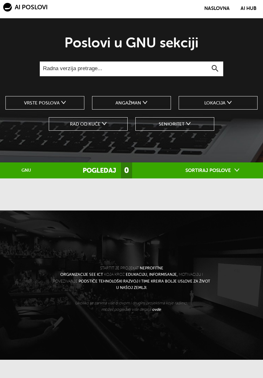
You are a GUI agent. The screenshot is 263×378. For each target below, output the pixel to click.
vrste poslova (42, 102)
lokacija (215, 102)
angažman (128, 102)
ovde (156, 309)
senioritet (172, 124)
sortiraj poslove (208, 170)
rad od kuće (86, 124)
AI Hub (249, 8)
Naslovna (217, 8)
